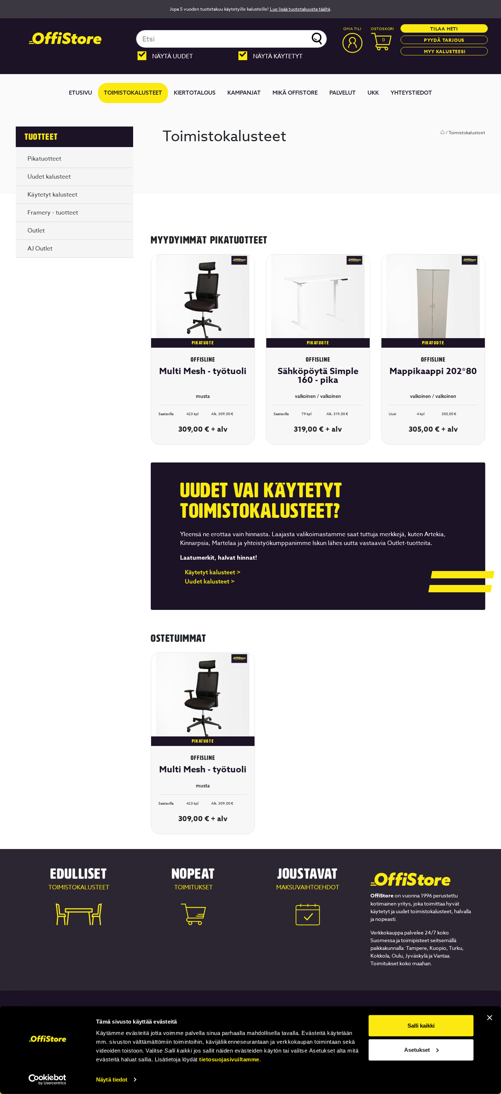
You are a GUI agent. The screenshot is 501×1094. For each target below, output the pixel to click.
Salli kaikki (421, 1025)
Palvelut (342, 92)
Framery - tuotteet (53, 212)
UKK (373, 92)
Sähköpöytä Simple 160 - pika (318, 376)
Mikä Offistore (295, 92)
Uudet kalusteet (49, 176)
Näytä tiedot (111, 1079)
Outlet (36, 230)
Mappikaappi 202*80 (433, 371)
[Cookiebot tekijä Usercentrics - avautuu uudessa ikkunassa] (47, 1079)
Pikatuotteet (44, 158)
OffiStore (65, 38)
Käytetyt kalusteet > (213, 572)
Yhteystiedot (411, 92)
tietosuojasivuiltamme (229, 1059)
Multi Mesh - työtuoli (202, 371)
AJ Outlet (40, 248)
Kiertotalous (195, 92)
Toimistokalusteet (133, 92)
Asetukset (417, 1049)
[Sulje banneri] (489, 1017)
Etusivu (80, 92)
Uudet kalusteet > (210, 581)
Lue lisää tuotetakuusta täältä (300, 9)
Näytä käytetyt (278, 56)
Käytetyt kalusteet (52, 194)
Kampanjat (244, 92)
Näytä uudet (172, 56)
